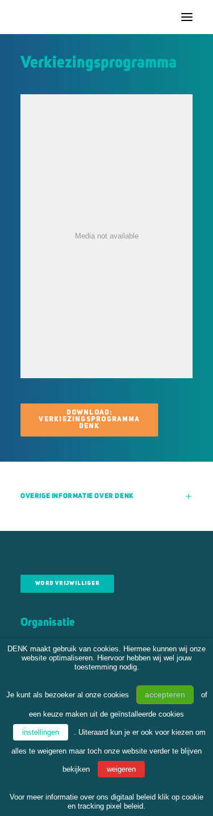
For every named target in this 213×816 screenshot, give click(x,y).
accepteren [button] (165, 694)
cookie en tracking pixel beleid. (135, 801)
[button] (187, 17)
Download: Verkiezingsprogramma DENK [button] (90, 419)
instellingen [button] (40, 732)
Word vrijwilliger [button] (67, 584)
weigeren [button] (121, 769)
